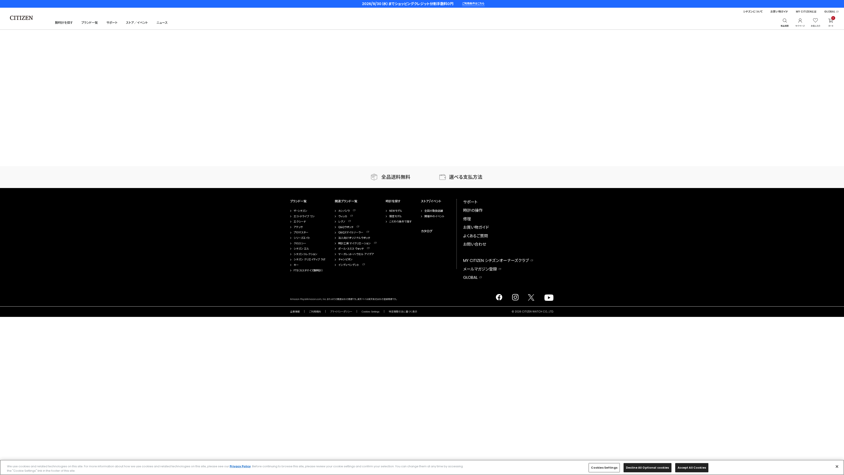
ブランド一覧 (89, 22)
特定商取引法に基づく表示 (403, 311)
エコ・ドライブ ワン (304, 216)
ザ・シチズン (300, 211)
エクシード (300, 221)
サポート (112, 22)
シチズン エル (301, 248)
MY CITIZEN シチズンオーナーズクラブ (496, 260)
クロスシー (300, 243)
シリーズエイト (302, 238)
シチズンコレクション (305, 254)
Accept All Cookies (692, 468)
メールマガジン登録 (480, 269)
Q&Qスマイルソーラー (350, 232)
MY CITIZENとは (806, 11)
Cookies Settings (371, 311)
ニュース (162, 22)
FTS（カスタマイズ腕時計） (308, 270)
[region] (422, 467)
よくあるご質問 (475, 235)
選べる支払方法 (465, 177)
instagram (514, 295)
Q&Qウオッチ (345, 227)
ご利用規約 (315, 311)
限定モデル (395, 216)
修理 (467, 218)
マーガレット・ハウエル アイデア (356, 254)
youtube (546, 295)
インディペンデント (348, 265)
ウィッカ (342, 216)
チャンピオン (345, 259)
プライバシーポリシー (341, 311)
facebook (498, 295)
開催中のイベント (434, 216)
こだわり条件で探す (400, 221)
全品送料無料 (395, 177)
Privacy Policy (240, 466)
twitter (529, 295)
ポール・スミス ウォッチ (351, 248)
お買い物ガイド (779, 11)
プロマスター (301, 232)
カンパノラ (344, 211)
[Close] (837, 466)
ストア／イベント (137, 22)
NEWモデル (395, 211)
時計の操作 (473, 210)
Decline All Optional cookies (647, 468)
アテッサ (298, 227)
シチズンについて (753, 11)
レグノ (341, 221)
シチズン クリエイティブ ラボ (310, 259)
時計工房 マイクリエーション (354, 243)
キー (296, 265)
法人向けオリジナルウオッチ (354, 238)
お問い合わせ (474, 244)
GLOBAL (829, 11)
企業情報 (295, 311)
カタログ (426, 231)
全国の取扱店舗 (433, 211)
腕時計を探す (64, 22)
